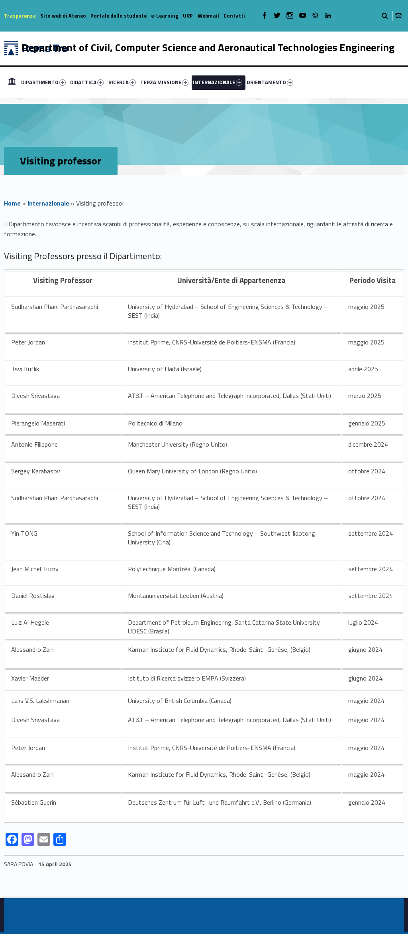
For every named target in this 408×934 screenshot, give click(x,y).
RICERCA (118, 82)
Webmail (208, 16)
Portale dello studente (118, 16)
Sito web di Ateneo (63, 16)
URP (188, 16)
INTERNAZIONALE (214, 82)
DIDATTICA (83, 82)
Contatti (234, 16)
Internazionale (48, 203)
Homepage (12, 82)
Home (12, 203)
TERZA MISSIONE (160, 82)
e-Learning (164, 16)
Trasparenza (20, 16)
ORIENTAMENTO (266, 82)
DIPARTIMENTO (40, 82)
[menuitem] (12, 82)
